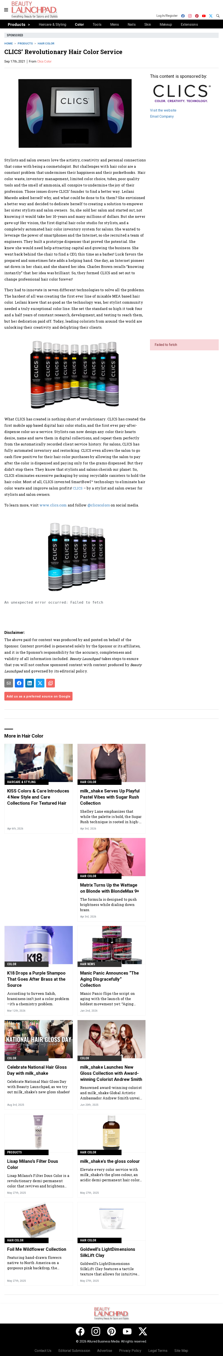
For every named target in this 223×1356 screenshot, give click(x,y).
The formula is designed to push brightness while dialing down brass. (108, 904)
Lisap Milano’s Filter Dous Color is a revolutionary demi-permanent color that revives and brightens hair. (38, 1180)
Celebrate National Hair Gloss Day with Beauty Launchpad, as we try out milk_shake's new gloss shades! (38, 1086)
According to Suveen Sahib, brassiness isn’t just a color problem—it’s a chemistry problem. (38, 998)
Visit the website (163, 110)
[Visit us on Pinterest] (111, 1331)
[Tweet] (40, 683)
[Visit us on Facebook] (80, 1331)
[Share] (19, 683)
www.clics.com (53, 505)
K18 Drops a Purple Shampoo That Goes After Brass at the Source (36, 979)
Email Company (162, 116)
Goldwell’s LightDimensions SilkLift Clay (107, 1252)
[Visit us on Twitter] (143, 1331)
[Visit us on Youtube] (127, 1331)
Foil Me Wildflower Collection (36, 1249)
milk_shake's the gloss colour (110, 1161)
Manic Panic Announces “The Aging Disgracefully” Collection (109, 979)
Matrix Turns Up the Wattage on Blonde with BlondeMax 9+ (109, 888)
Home (8, 43)
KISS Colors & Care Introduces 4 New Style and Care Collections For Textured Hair (38, 797)
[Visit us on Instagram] (95, 1331)
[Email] (8, 683)
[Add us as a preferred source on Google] (50, 683)
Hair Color (46, 43)
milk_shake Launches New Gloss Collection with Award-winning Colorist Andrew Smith (111, 1073)
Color (11, 964)
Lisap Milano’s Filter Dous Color (32, 1164)
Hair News (87, 964)
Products (25, 43)
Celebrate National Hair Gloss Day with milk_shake (37, 1070)
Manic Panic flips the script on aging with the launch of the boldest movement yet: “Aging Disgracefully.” (107, 998)
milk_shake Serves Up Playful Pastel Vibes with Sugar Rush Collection (110, 797)
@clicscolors (99, 505)
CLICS (78, 488)
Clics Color (44, 61)
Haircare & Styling (21, 782)
